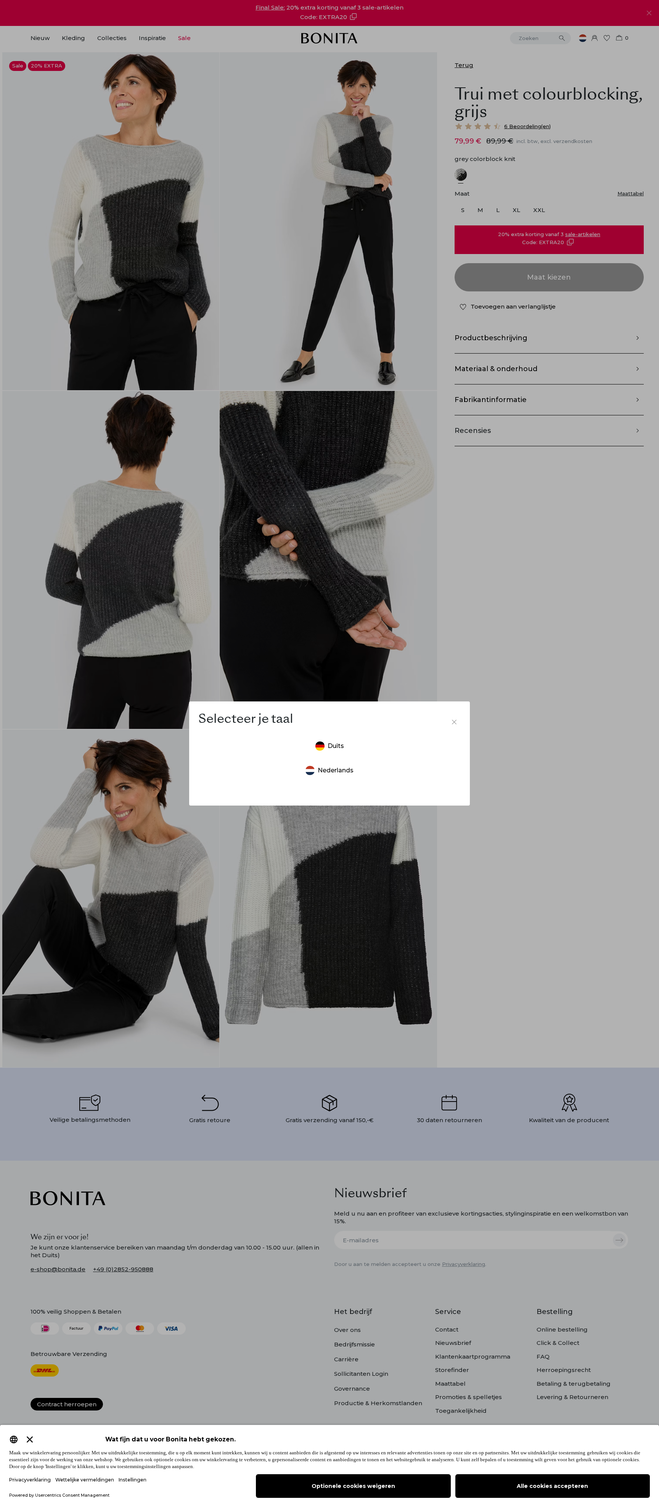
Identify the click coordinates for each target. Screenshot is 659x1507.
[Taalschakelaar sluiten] (454, 722)
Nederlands (336, 770)
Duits (336, 745)
